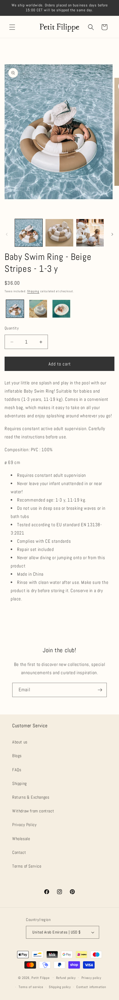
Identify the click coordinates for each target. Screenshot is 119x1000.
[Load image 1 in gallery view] (28, 232)
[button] (12, 27)
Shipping (33, 291)
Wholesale (21, 838)
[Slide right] (112, 234)
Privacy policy (91, 978)
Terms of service (31, 987)
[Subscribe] (99, 690)
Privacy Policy (24, 824)
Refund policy (66, 978)
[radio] (15, 308)
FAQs (16, 769)
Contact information (91, 987)
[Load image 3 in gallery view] (90, 232)
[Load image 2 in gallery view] (59, 232)
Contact (19, 852)
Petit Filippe (40, 977)
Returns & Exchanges (30, 797)
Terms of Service (26, 866)
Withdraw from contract (33, 811)
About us (19, 742)
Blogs (17, 755)
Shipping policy (60, 987)
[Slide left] (6, 234)
